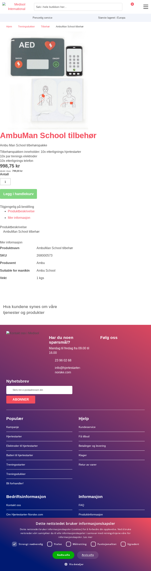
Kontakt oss (13, 505)
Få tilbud (84, 436)
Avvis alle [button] (88, 555)
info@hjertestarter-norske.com (68, 370)
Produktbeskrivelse (21, 211)
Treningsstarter (15, 464)
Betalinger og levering (92, 445)
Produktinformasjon (91, 514)
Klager (83, 455)
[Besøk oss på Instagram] (127, 346)
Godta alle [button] (63, 555)
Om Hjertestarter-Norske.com (24, 514)
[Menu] (146, 7)
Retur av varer (88, 464)
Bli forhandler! (15, 483)
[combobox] (78, 7)
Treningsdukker (16, 474)
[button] (75, 564)
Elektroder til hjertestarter (22, 445)
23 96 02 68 (63, 360)
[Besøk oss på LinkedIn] (116, 346)
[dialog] (75, 544)
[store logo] (13, 6)
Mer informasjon (19, 217)
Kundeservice (87, 427)
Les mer (88, 537)
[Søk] (118, 7)
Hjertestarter (14, 436)
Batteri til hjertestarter (19, 455)
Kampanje (12, 427)
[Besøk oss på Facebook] (104, 346)
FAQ (81, 505)
